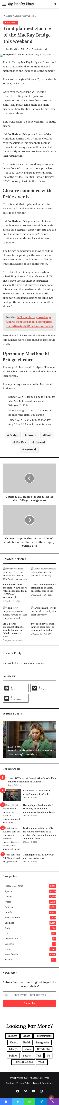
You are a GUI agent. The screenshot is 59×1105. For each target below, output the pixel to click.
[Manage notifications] (51, 1097)
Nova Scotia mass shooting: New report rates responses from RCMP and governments (15, 591)
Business (9, 922)
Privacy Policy (23, 1083)
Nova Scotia (29, 15)
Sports (8, 891)
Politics (9, 907)
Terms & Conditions (43, 1083)
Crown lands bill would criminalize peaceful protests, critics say (43, 587)
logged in (20, 663)
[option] (29, 739)
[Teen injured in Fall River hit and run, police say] (12, 859)
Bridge (14, 435)
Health (8, 912)
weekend (30, 449)
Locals (17, 15)
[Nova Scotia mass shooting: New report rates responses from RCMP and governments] (15, 574)
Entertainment (12, 917)
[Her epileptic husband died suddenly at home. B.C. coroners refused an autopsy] (12, 814)
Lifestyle (9, 943)
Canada (8, 896)
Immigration (11, 938)
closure (31, 435)
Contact (10, 1083)
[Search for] (55, 5)
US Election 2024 (14, 886)
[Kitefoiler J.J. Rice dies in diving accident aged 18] (12, 795)
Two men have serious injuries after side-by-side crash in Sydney (43, 626)
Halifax (8, 959)
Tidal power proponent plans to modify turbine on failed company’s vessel (13, 630)
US (6, 933)
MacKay (21, 442)
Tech (7, 928)
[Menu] (4, 5)
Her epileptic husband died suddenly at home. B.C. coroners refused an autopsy (39, 809)
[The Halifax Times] (21, 4)
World (8, 901)
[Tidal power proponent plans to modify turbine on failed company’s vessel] (15, 613)
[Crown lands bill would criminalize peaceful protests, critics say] (43, 574)
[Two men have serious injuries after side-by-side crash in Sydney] (43, 613)
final (48, 435)
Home (8, 15)
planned (40, 442)
